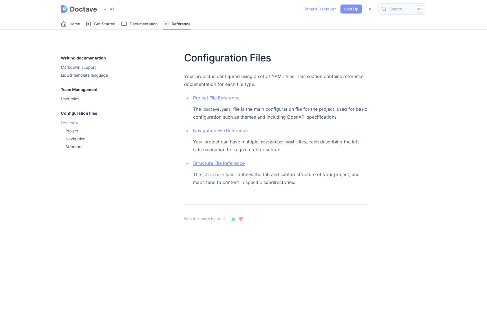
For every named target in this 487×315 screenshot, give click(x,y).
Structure (74, 147)
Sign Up (351, 8)
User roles (70, 99)
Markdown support (78, 67)
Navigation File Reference (220, 130)
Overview (69, 122)
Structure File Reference (219, 163)
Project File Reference (216, 98)
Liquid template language (84, 75)
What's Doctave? (320, 8)
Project (71, 131)
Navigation (75, 139)
